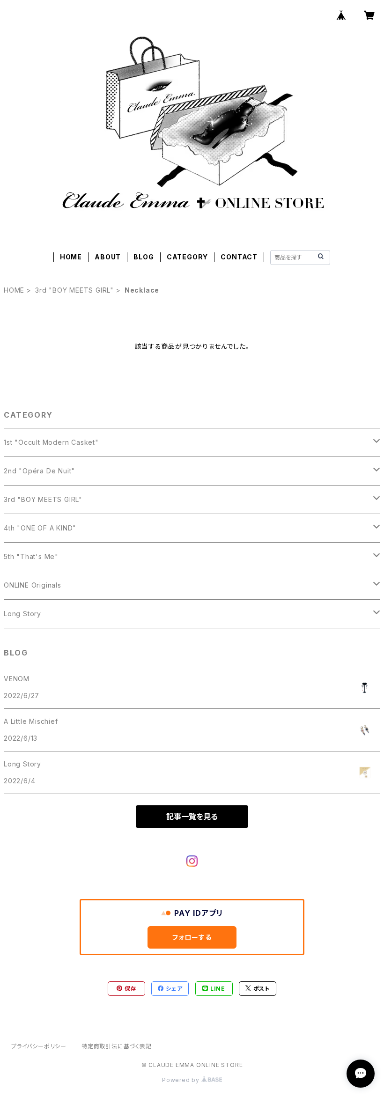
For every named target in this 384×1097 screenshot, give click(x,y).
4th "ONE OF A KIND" (40, 528)
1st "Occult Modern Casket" (51, 442)
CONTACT (239, 257)
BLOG (143, 257)
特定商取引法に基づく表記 (116, 1046)
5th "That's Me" (31, 556)
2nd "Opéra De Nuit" (39, 471)
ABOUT (108, 257)
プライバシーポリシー (38, 1046)
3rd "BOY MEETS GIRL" (74, 290)
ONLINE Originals (32, 585)
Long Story (22, 614)
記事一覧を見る (192, 816)
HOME (71, 257)
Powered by (181, 1079)
